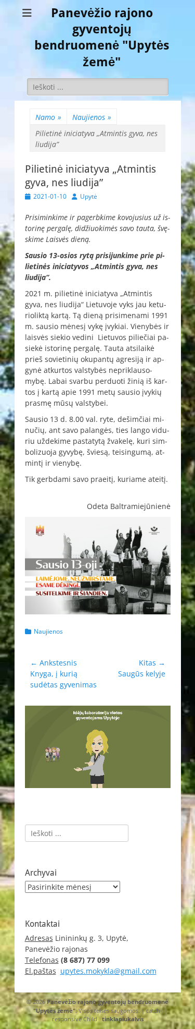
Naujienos (91, 117)
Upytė (88, 196)
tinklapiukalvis (123, 1019)
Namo (48, 117)
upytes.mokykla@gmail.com (108, 971)
